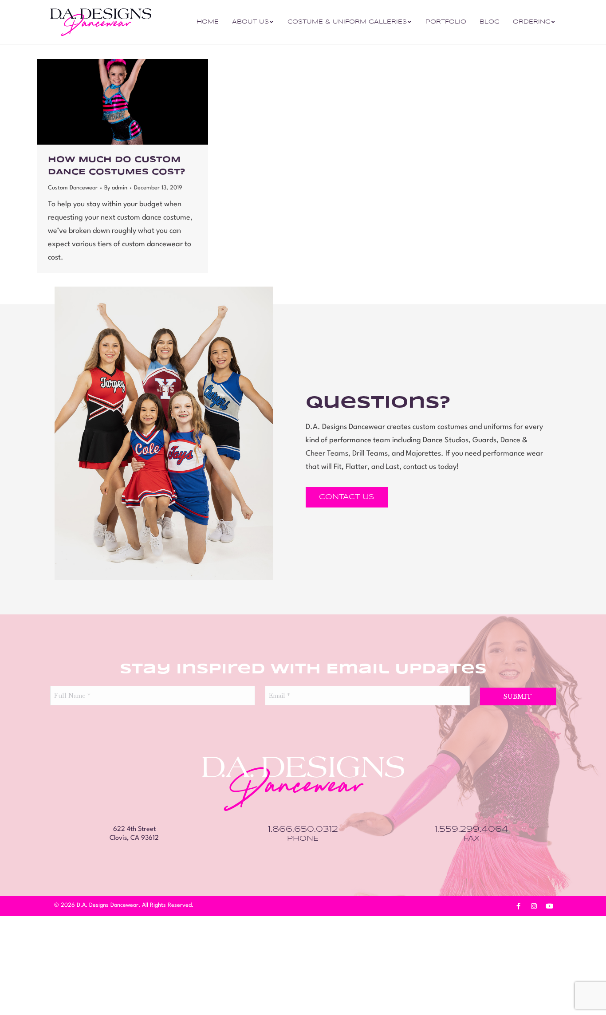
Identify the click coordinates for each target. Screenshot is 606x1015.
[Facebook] (518, 906)
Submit (518, 696)
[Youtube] (549, 906)
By (115, 188)
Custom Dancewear (73, 188)
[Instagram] (533, 906)
